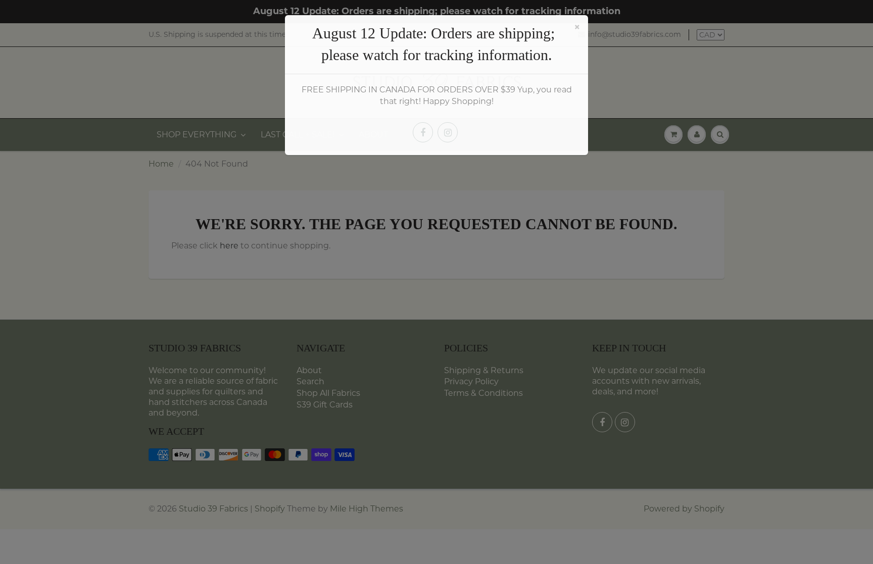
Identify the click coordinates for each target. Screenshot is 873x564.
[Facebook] (423, 132)
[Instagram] (448, 132)
